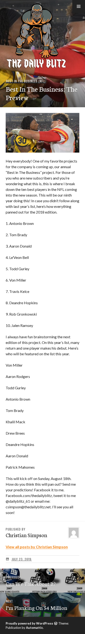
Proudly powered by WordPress (29, 623)
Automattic (34, 628)
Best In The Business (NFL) (26, 81)
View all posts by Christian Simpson (37, 546)
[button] (78, 6)
